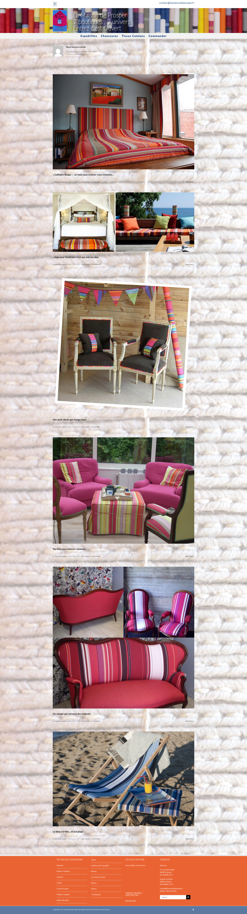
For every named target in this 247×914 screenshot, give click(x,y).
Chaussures (109, 36)
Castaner (60, 877)
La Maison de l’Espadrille (100, 866)
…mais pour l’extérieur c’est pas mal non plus (76, 257)
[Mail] (193, 61)
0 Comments (95, 182)
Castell (59, 883)
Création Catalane (63, 894)
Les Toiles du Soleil (98, 877)
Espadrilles (89, 36)
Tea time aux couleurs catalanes (69, 549)
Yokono (94, 889)
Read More (189, 182)
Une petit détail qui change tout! (69, 420)
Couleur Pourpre (62, 889)
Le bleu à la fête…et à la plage (68, 832)
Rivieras (94, 871)
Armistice (60, 865)
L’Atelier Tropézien (63, 871)
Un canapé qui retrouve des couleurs (71, 714)
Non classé (85, 182)
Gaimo (93, 860)
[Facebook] (55, 4)
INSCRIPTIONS (130, 901)
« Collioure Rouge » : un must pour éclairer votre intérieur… (83, 175)
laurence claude (60, 182)
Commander (158, 36)
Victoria (93, 883)
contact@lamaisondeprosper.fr (176, 3)
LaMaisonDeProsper (70, 910)
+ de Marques (96, 895)
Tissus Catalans (133, 36)
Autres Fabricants (63, 900)
